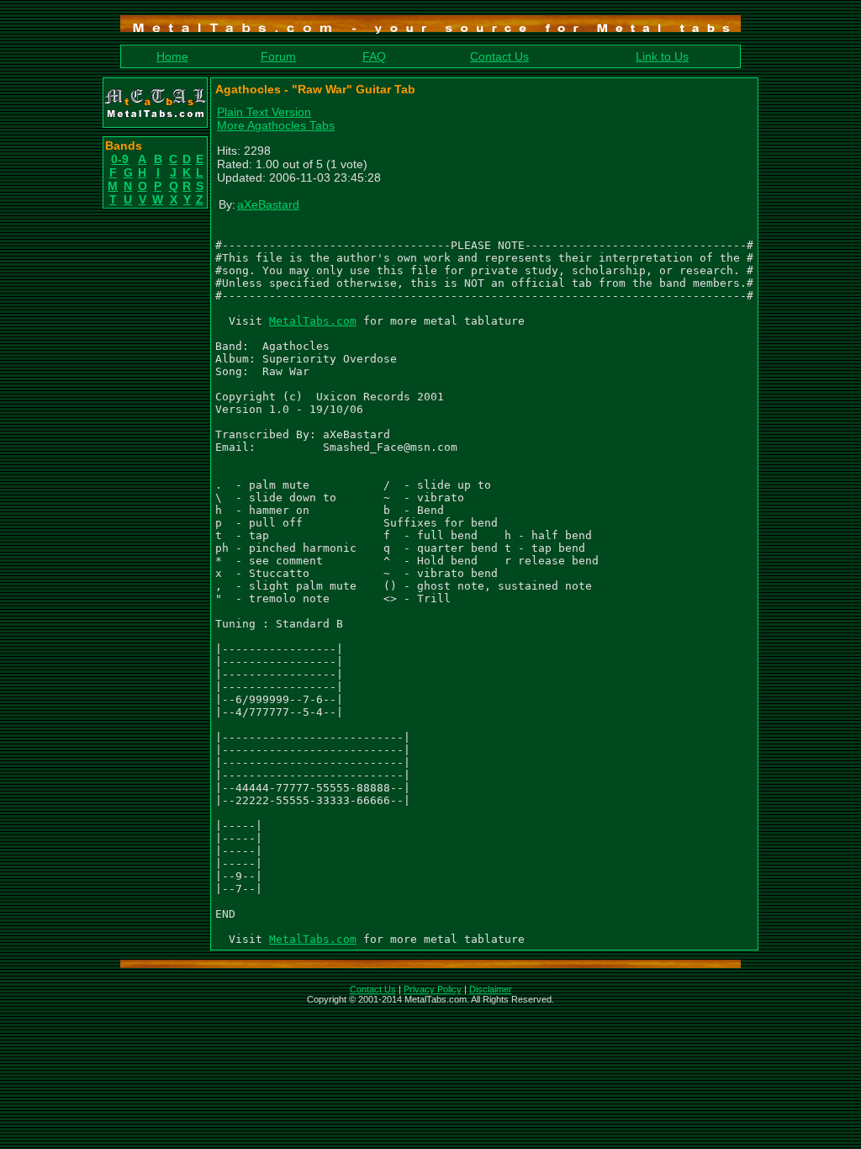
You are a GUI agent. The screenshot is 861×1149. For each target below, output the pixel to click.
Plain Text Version (264, 112)
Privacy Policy (433, 989)
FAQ (374, 56)
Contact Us (499, 56)
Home (172, 56)
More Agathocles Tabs (276, 125)
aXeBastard (268, 204)
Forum (278, 56)
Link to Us (662, 56)
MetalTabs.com (313, 321)
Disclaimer (490, 989)
